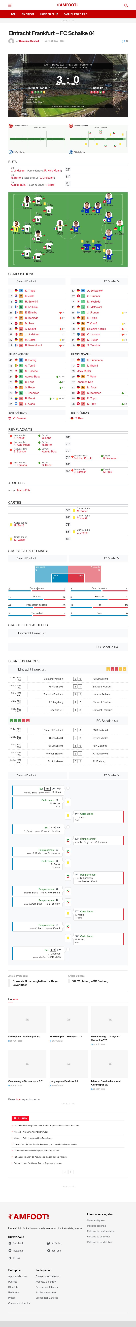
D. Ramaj (30, 360)
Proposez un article (45, 1281)
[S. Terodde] (76, 228)
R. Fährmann (95, 360)
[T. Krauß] (98, 247)
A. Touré (30, 365)
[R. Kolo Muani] (60, 227)
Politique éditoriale (96, 1225)
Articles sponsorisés (45, 1292)
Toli (13, 14)
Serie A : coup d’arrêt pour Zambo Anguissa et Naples (38, 1163)
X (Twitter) (57, 1243)
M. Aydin (92, 387)
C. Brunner (93, 296)
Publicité (12, 1281)
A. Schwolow (95, 290)
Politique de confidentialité (100, 1231)
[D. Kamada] (38, 238)
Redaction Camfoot (29, 40)
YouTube (56, 1250)
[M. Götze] (49, 210)
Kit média (13, 1287)
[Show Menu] (9, 5)
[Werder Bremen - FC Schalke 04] (68, 753)
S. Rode (30, 387)
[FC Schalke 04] (98, 82)
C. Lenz (29, 382)
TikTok (16, 1257)
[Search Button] (126, 5)
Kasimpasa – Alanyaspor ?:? (24, 1036)
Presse (12, 1297)
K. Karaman (94, 393)
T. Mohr (91, 376)
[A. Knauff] (38, 200)
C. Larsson (93, 334)
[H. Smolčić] (27, 228)
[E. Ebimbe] (38, 256)
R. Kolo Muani (52, 170)
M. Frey (91, 404)
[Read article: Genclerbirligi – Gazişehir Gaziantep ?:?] (110, 1019)
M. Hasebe (31, 371)
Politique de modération (99, 1242)
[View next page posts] (70, 1172)
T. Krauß (92, 323)
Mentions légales (96, 1220)
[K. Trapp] (16, 228)
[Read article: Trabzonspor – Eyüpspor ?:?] (69, 1019)
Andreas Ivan (85, 382)
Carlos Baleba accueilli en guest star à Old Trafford (37, 1150)
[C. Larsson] (87, 210)
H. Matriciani (94, 307)
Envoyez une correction (47, 1276)
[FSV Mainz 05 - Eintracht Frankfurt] (68, 686)
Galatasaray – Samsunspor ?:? (25, 1081)
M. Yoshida (93, 301)
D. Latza (92, 318)
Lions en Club (49, 14)
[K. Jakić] (27, 253)
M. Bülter (92, 340)
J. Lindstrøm (18, 170)
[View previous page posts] (65, 1172)
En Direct (28, 14)
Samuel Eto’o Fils (75, 14)
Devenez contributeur (46, 1287)
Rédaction (13, 1292)
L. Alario (30, 404)
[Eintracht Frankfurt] (38, 82)
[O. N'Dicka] (27, 203)
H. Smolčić (31, 301)
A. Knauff (30, 329)
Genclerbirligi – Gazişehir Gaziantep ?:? (105, 1038)
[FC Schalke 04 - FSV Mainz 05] (68, 745)
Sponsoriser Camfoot (46, 1297)
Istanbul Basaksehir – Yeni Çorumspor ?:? (105, 1082)
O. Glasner (19, 418)
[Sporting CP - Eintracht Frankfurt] (68, 710)
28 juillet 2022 (51, 40)
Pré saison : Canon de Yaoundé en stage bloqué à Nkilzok (40, 1156)
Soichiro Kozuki (96, 329)
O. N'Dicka (31, 307)
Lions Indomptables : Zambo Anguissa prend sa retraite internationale (45, 1144)
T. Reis (79, 418)
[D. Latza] (98, 210)
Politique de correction (98, 1236)
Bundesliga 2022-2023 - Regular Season (62, 64)
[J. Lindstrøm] (49, 246)
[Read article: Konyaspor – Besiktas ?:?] (69, 1064)
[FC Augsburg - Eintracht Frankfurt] (68, 702)
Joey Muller (84, 371)
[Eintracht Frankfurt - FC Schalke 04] (68, 678)
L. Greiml (92, 365)
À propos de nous (17, 1276)
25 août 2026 (16, 1041)
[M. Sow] (38, 219)
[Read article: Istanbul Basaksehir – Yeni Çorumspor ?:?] (110, 1064)
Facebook (18, 1243)
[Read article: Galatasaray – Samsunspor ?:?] (27, 1064)
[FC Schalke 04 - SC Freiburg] (68, 761)
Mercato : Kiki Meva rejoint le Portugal (31, 1131)
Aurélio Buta (18, 185)
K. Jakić (29, 296)
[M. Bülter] (87, 247)
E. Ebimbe (31, 312)
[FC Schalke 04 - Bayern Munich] (68, 738)
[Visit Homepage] (68, 5)
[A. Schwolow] (120, 227)
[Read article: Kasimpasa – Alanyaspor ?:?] (27, 1019)
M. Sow (29, 323)
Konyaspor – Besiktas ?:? (64, 1081)
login (18, 1099)
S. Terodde (93, 345)
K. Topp (91, 398)
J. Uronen (93, 312)
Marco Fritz (23, 490)
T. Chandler (32, 393)
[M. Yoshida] (109, 219)
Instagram (18, 1250)
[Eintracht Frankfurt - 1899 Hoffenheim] (68, 694)
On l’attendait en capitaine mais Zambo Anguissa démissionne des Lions (46, 1125)
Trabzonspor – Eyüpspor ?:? (66, 1036)
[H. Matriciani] (109, 237)
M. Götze (30, 340)
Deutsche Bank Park (58, 67)
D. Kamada (31, 318)
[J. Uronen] (109, 256)
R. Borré (16, 177)
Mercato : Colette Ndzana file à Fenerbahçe (33, 1138)
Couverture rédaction (19, 1303)
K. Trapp (30, 290)
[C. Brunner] (109, 200)
